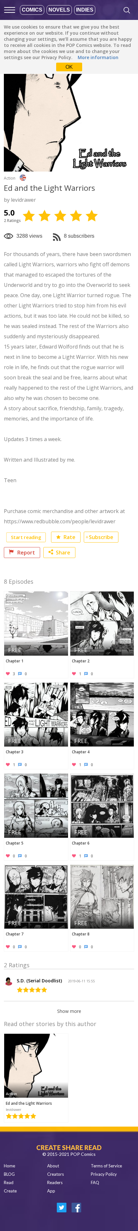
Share (63, 552)
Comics (32, 10)
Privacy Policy (104, 1174)
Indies (84, 10)
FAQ (95, 1182)
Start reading (26, 537)
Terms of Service (106, 1165)
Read (8, 1182)
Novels (59, 10)
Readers (55, 1182)
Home (9, 1165)
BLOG (9, 1174)
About (53, 1165)
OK (69, 67)
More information (98, 57)
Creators (55, 1174)
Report (25, 552)
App (51, 1190)
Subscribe (101, 537)
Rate (68, 537)
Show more (69, 1011)
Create (10, 1190)
